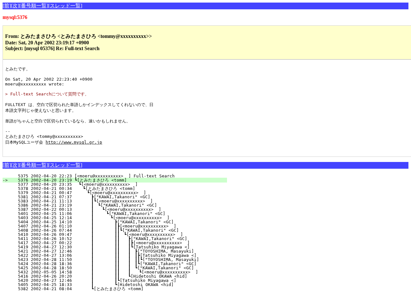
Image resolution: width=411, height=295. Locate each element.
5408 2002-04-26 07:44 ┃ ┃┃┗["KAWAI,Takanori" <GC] (113, 230)
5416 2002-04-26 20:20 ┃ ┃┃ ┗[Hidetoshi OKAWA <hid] (112, 276)
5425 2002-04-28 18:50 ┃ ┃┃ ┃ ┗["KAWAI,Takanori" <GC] (111, 267)
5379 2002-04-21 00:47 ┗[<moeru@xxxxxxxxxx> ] (120, 192)
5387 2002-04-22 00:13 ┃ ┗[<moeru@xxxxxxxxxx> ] (117, 209)
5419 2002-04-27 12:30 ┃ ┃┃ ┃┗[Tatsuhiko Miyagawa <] (111, 247)
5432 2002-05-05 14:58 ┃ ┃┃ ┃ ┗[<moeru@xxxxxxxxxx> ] (110, 272)
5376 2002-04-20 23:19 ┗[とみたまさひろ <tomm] (118, 180)
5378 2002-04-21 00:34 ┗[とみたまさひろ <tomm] (117, 188)
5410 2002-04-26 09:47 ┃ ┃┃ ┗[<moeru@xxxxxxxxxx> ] (113, 234)
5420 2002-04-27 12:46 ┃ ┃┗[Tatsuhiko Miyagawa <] (115, 280)
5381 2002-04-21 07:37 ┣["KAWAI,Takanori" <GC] (120, 196)
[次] (15, 5)
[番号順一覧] (33, 5)
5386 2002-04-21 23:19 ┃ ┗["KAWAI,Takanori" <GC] (118, 205)
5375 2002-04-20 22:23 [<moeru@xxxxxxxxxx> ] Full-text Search (123, 176)
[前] (7, 5)
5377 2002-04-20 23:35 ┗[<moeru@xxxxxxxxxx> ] (121, 184)
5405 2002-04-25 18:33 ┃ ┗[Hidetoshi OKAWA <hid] (116, 284)
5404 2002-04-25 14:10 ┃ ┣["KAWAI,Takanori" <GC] (116, 221)
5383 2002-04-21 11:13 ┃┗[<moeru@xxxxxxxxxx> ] (118, 201)
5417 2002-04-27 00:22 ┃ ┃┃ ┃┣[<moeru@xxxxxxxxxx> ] (111, 242)
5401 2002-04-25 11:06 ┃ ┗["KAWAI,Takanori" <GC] (117, 213)
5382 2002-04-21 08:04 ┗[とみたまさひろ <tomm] (116, 288)
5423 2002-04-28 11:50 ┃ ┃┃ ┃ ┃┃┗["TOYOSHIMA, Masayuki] (108, 259)
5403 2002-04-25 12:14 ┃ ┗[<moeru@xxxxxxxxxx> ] (116, 217)
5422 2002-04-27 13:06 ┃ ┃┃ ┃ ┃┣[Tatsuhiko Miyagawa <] (109, 255)
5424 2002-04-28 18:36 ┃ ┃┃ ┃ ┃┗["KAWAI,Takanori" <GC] (109, 263)
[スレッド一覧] (65, 5)
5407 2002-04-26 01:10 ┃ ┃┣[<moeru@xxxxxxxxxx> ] (115, 226)
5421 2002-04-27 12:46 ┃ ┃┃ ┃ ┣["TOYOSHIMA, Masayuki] (111, 251)
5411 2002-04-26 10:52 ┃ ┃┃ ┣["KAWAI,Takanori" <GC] (112, 238)
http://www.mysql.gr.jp (74, 142)
